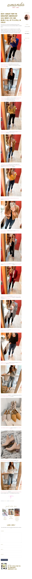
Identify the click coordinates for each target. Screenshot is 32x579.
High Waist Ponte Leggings (8, 297)
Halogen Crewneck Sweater (5, 131)
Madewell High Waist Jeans (5, 65)
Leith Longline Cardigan (4, 263)
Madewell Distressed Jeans (8, 166)
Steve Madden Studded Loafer (5, 396)
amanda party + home (16, 5)
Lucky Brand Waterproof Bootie (6, 460)
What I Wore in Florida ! (5, 518)
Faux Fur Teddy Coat (4, 230)
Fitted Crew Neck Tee (17, 165)
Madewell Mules (3, 66)
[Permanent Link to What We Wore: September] (11, 514)
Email (2, 549)
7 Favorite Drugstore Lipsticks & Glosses (17, 519)
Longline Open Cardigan (4, 164)
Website (2, 554)
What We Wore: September (11, 517)
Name (2, 544)
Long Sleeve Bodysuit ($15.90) (5, 198)
